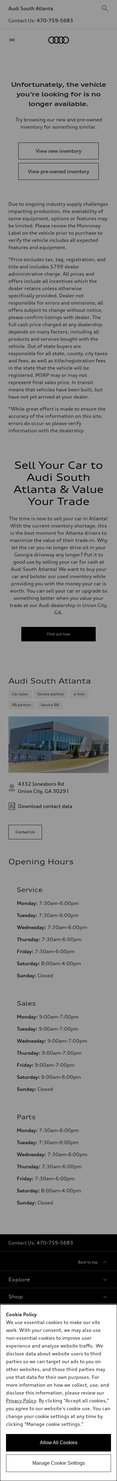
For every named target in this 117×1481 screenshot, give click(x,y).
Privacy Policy (21, 1401)
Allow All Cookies (58, 1442)
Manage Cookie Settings (58, 1463)
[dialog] (58, 1392)
